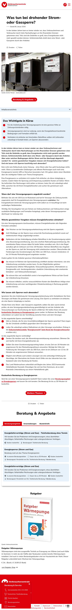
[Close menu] (29, 584)
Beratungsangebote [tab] (12, 424)
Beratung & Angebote (23, 99)
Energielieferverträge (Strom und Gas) (21, 466)
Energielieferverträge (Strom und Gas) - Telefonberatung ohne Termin (35, 433)
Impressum (46, 606)
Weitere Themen (35, 393)
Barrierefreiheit (49, 608)
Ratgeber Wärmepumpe (12, 548)
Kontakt (37, 606)
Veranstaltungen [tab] (29, 424)
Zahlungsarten (36, 608)
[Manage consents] (68, 606)
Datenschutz (57, 606)
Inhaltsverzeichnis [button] (9, 109)
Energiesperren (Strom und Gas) (18, 449)
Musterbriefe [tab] (44, 424)
